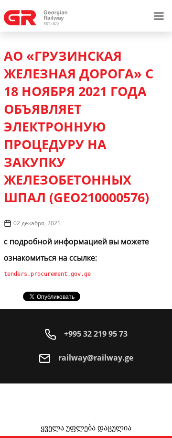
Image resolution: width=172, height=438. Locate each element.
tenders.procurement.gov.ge (47, 274)
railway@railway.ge (94, 357)
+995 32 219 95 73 (95, 333)
